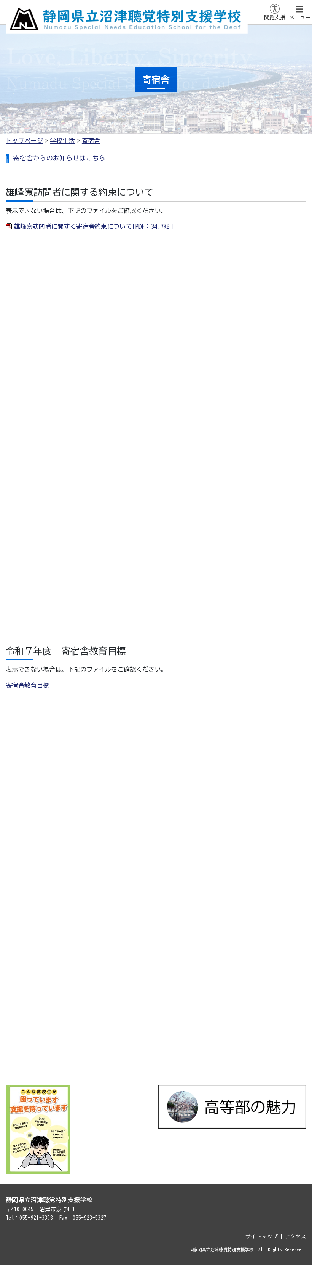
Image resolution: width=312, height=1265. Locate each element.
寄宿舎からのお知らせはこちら (59, 158)
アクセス (295, 1236)
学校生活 (62, 141)
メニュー (299, 17)
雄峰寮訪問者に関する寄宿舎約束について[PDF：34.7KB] (93, 226)
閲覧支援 (274, 17)
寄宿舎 (91, 141)
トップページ (24, 141)
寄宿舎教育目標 (27, 685)
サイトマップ (261, 1236)
